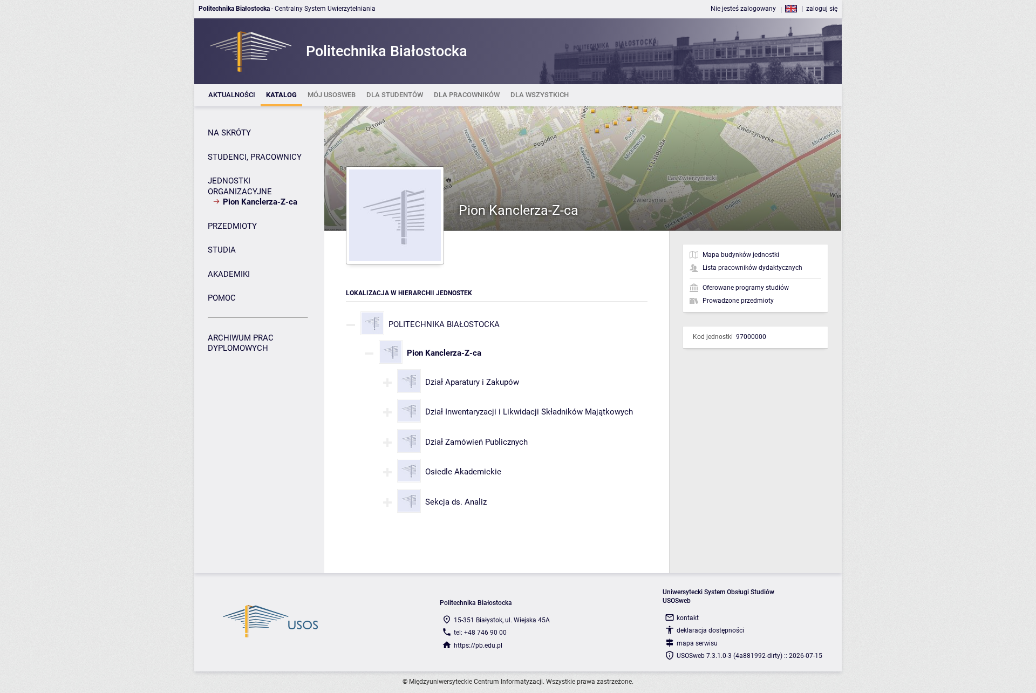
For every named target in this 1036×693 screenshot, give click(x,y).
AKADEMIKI (229, 274)
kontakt (688, 618)
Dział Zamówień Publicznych (476, 442)
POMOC (222, 298)
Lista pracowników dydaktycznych (752, 267)
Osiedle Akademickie (463, 472)
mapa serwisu (697, 643)
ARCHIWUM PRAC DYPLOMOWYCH (241, 343)
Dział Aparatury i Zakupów (472, 382)
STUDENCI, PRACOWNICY (255, 157)
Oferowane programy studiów (746, 287)
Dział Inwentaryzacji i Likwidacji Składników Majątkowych (529, 412)
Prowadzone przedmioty (738, 300)
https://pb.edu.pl (478, 645)
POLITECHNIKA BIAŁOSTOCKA (444, 324)
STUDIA (222, 250)
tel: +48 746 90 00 (480, 632)
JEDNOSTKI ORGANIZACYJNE (240, 186)
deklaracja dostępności (710, 630)
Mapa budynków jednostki (741, 255)
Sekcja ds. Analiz (456, 502)
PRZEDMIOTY (232, 226)
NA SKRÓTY (229, 133)
